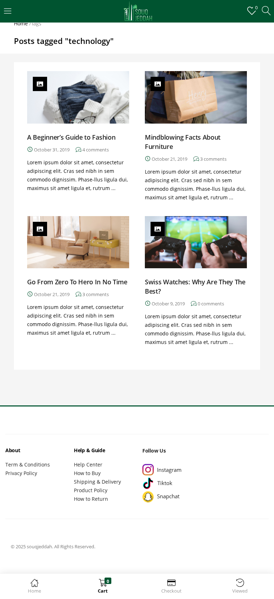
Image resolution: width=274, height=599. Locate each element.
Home (21, 23)
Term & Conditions (27, 464)
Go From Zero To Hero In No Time (77, 282)
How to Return (91, 498)
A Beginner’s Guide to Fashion (71, 137)
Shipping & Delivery (97, 481)
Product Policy (90, 490)
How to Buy (87, 473)
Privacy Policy (21, 473)
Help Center (88, 464)
